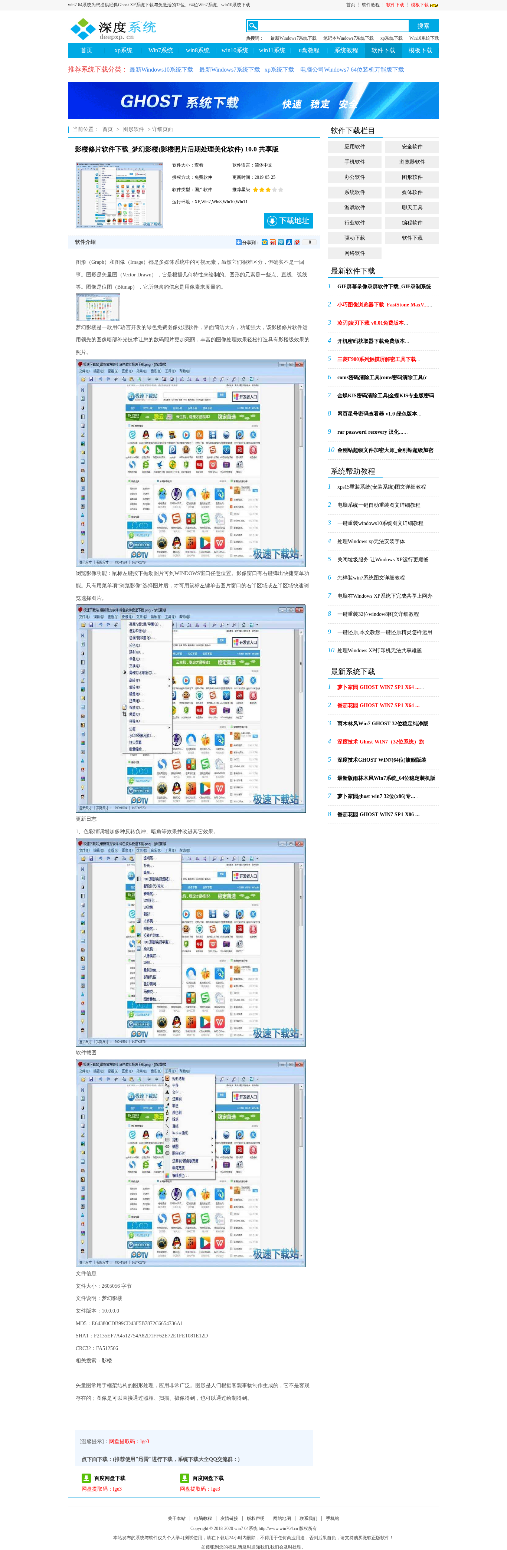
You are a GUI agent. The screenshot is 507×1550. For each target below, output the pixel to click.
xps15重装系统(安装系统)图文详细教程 (381, 487)
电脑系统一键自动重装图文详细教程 (379, 505)
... (384, 289)
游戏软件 (354, 207)
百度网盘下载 (109, 1478)
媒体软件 (412, 192)
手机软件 (354, 162)
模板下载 (420, 4)
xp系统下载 (391, 38)
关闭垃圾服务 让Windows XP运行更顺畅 (383, 559)
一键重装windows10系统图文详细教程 (380, 523)
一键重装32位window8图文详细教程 (378, 614)
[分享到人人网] (289, 242)
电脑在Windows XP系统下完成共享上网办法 (384, 598)
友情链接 (229, 1518)
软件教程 (371, 4)
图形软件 (133, 129)
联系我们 (308, 1518)
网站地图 (282, 1518)
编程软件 (412, 223)
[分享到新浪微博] (272, 242)
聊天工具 (412, 207)
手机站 (332, 1518)
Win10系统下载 (424, 38)
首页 (350, 4)
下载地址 (288, 221)
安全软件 (412, 147)
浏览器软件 (412, 162)
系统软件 (354, 192)
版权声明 (256, 1518)
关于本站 (177, 1518)
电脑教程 (203, 1518)
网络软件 (354, 253)
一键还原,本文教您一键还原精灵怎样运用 (384, 632)
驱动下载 (354, 238)
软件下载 (395, 4)
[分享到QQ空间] (264, 242)
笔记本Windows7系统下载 (348, 38)
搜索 (423, 26)
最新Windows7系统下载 (294, 38)
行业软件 (354, 223)
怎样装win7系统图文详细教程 (371, 578)
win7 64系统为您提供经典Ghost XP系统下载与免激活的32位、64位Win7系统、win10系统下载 (159, 4)
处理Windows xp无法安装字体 (371, 541)
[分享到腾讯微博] (281, 242)
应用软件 (354, 147)
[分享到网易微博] (297, 242)
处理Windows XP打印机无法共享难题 (379, 650)
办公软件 (354, 177)
